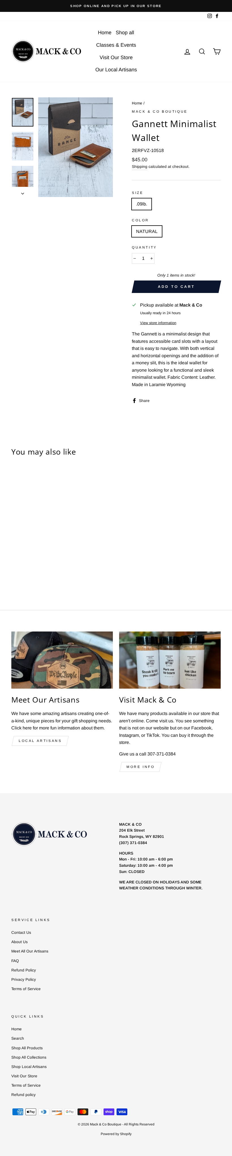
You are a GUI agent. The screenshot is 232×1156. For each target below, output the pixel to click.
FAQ (15, 961)
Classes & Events (116, 45)
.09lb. (141, 204)
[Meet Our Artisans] (62, 660)
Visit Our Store (116, 57)
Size (137, 193)
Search (17, 1038)
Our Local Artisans (116, 69)
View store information (158, 323)
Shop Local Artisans (29, 1067)
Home (104, 32)
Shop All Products (27, 1048)
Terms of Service (26, 989)
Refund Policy (23, 970)
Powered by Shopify (116, 1134)
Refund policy (23, 1095)
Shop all (125, 32)
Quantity (144, 247)
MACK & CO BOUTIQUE (160, 112)
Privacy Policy (23, 979)
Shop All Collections (28, 1057)
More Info (140, 767)
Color (140, 220)
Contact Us (21, 932)
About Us (19, 942)
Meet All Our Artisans (29, 951)
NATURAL (147, 231)
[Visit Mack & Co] (170, 660)
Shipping (139, 166)
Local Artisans (40, 741)
